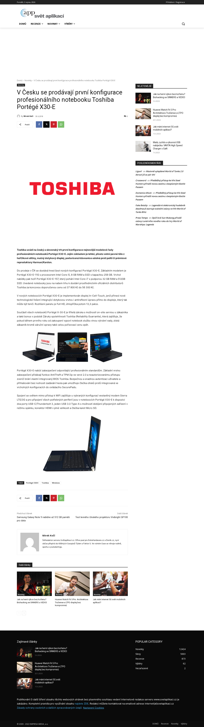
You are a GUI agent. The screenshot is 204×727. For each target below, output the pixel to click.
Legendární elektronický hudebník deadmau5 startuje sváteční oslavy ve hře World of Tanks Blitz (160, 208)
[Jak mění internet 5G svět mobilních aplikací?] (110, 584)
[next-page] (24, 613)
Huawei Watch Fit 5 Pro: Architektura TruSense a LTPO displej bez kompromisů (71, 602)
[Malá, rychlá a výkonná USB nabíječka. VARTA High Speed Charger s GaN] (143, 146)
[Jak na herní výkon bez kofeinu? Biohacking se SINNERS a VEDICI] (34, 584)
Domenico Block (143, 192)
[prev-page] (19, 613)
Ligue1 (138, 171)
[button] (183, 24)
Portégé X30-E (32, 483)
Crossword (140, 180)
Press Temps (141, 217)
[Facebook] (39, 124)
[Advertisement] (102, 51)
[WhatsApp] (61, 124)
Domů (19, 80)
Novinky (28, 80)
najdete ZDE (81, 703)
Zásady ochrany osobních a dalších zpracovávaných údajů (49, 707)
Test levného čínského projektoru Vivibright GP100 (101, 517)
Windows (56, 483)
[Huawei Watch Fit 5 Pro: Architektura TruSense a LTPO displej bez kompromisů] (72, 584)
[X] (46, 124)
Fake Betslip (141, 205)
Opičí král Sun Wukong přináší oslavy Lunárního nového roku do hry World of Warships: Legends (158, 221)
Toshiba (45, 483)
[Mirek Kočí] (19, 116)
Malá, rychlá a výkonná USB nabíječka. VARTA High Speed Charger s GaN (167, 145)
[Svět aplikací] (42, 14)
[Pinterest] (54, 124)
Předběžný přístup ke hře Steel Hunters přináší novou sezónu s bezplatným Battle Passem (160, 184)
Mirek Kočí (28, 116)
